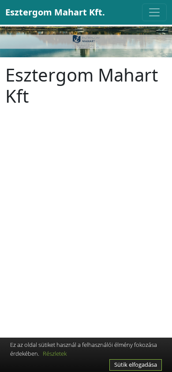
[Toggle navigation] (154, 12)
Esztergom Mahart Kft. (55, 12)
